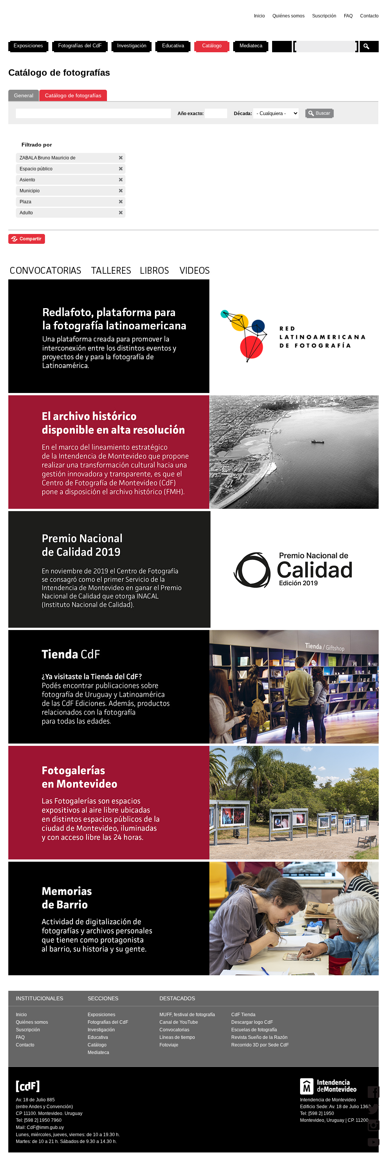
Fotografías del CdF (80, 45)
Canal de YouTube (178, 1022)
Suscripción (324, 16)
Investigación (131, 45)
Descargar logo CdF (252, 1022)
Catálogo (211, 45)
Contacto (369, 16)
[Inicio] (107, 38)
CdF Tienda (243, 1014)
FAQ (348, 16)
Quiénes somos (288, 16)
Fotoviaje (168, 1045)
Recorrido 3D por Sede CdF (260, 1045)
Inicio (259, 16)
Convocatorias (174, 1029)
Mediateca (251, 45)
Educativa (173, 45)
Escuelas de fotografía (254, 1029)
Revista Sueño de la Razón (259, 1037)
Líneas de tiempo (177, 1037)
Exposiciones (28, 45)
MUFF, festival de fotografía (187, 1014)
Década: (243, 113)
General (23, 95)
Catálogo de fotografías (73, 95)
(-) (121, 158)
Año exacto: (191, 113)
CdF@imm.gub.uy (45, 1127)
